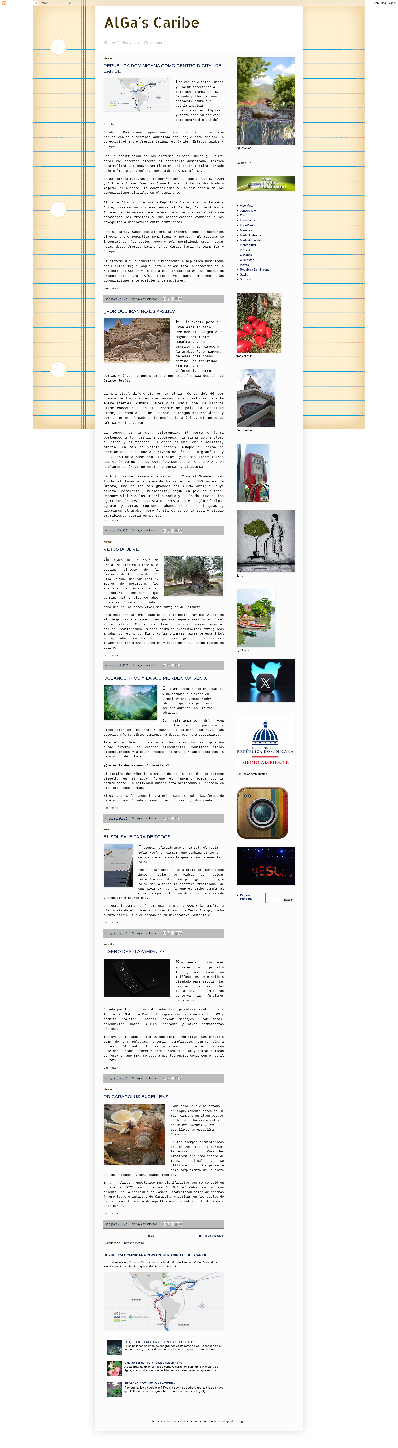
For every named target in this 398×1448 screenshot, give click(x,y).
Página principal (246, 896)
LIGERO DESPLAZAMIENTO (134, 951)
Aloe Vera (246, 205)
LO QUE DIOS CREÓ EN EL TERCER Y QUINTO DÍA (159, 1342)
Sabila (244, 274)
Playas (244, 264)
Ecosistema (247, 220)
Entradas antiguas (211, 1235)
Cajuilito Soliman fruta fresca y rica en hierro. (153, 1362)
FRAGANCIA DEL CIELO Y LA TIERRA (149, 1383)
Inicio (150, 1235)
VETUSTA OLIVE (121, 549)
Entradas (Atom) (133, 1242)
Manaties (246, 230)
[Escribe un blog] (168, 299)
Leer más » (111, 288)
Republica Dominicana (254, 269)
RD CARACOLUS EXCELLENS (136, 1096)
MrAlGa (245, 249)
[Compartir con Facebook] (176, 299)
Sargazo (245, 279)
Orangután (247, 259)
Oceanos (246, 254)
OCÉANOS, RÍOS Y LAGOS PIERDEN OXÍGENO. (155, 678)
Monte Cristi (248, 245)
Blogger (240, 1421)
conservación (248, 210)
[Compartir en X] (172, 299)
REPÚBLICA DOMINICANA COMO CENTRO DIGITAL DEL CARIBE (155, 1255)
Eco (242, 215)
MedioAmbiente (250, 240)
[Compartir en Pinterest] (180, 299)
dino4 (202, 1421)
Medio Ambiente (250, 235)
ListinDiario (247, 225)
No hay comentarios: (145, 298)
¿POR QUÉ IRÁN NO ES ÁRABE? (139, 311)
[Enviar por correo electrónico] (165, 299)
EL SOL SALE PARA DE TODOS (137, 836)
